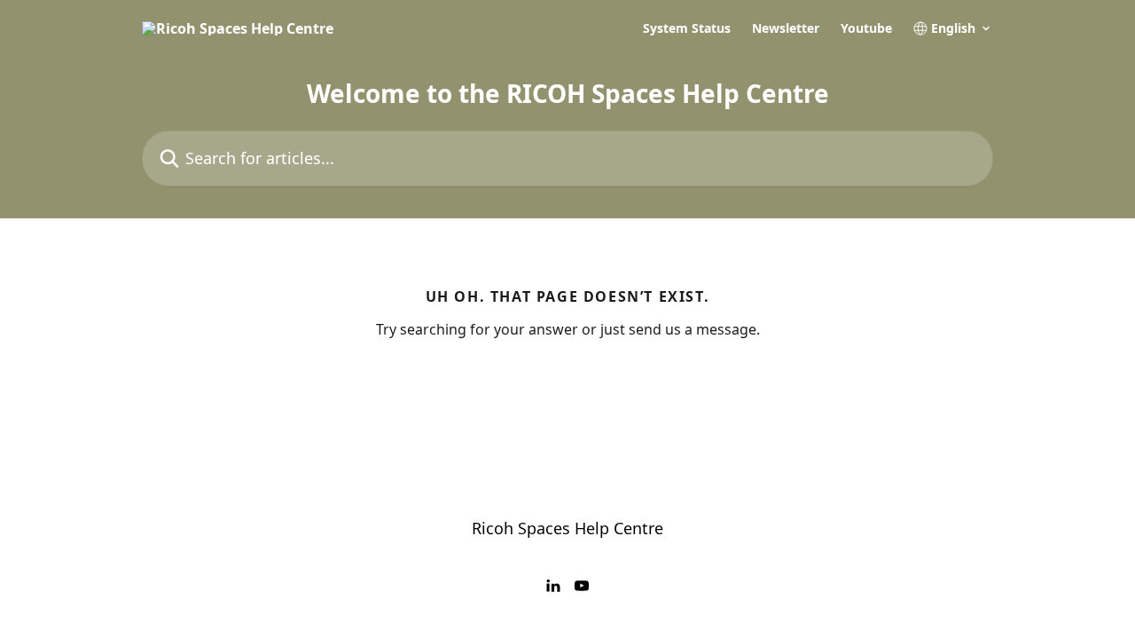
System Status (687, 28)
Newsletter (785, 28)
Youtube (866, 28)
